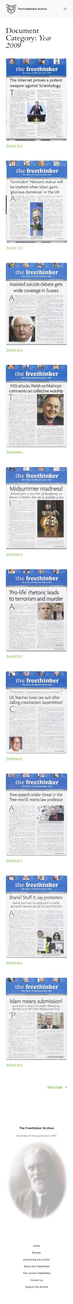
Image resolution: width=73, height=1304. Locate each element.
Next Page (57, 1087)
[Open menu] (65, 9)
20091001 (14, 350)
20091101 (14, 248)
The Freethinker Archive (32, 8)
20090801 (14, 554)
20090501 (14, 861)
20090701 (14, 656)
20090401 (14, 963)
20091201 (14, 146)
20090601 (14, 759)
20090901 (14, 452)
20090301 (14, 1065)
